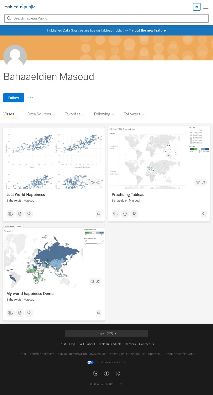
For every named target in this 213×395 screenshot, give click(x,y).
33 (203, 182)
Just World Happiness (25, 194)
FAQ (81, 344)
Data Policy (98, 354)
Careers (130, 344)
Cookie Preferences (180, 354)
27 (98, 281)
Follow (13, 97)
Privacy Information (72, 354)
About (91, 344)
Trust (62, 344)
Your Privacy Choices (110, 362)
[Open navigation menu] (206, 7)
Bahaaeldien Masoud (20, 200)
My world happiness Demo (30, 293)
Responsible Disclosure (127, 354)
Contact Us (146, 344)
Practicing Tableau (128, 194)
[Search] (8, 18)
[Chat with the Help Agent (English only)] (197, 7)
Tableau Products (109, 344)
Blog (72, 344)
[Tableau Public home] (20, 7)
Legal (23, 354)
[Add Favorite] (98, 214)
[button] (95, 373)
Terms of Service (42, 354)
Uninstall (155, 354)
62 (98, 182)
